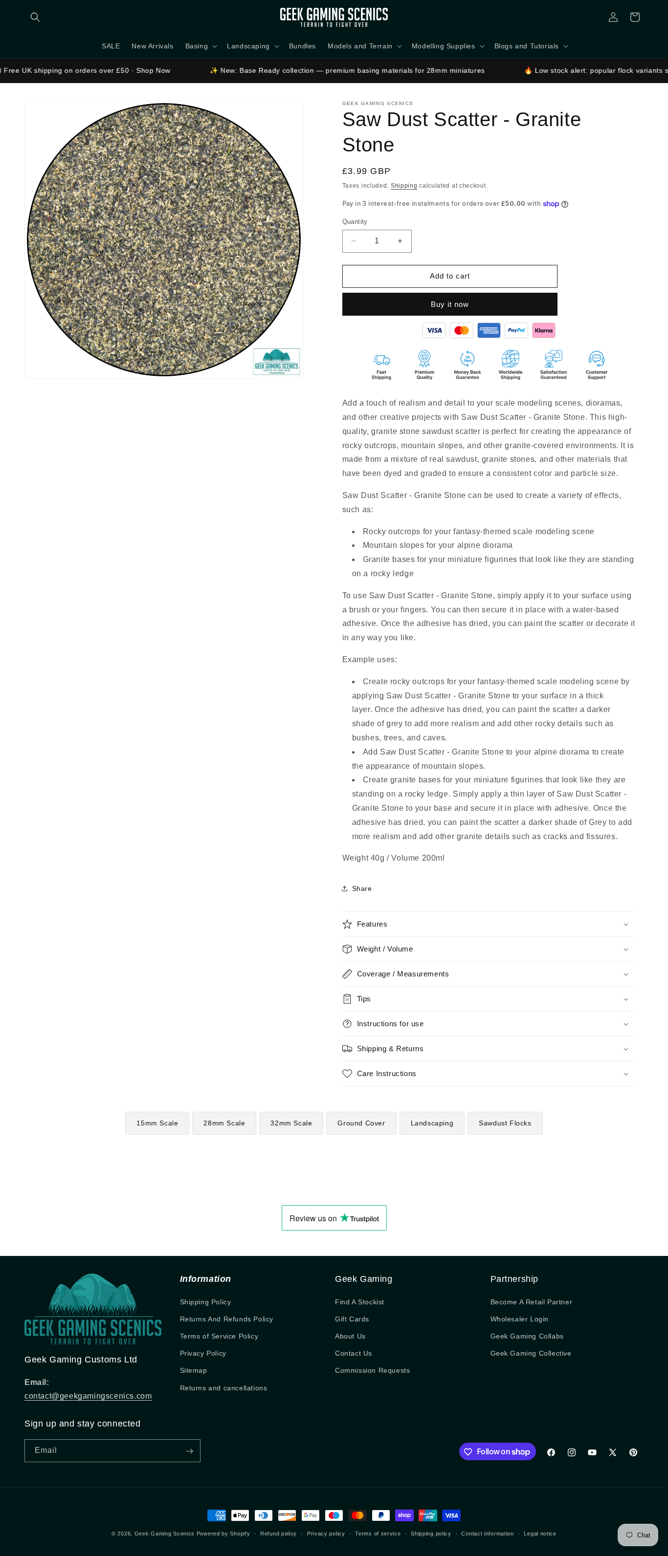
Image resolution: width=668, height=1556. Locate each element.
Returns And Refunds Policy (227, 1319)
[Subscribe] (189, 1451)
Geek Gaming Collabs (527, 1336)
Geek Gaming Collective (531, 1353)
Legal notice (540, 1533)
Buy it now (450, 304)
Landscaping (432, 1123)
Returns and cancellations (223, 1388)
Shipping (404, 185)
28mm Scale (224, 1123)
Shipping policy (431, 1533)
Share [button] (362, 888)
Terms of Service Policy (219, 1336)
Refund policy (278, 1533)
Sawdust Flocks (505, 1123)
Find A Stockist (359, 1302)
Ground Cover (361, 1123)
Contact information (487, 1533)
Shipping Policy (205, 1302)
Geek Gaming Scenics (164, 1533)
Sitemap (193, 1371)
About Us (350, 1336)
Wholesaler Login (519, 1319)
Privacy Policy (203, 1353)
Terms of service (378, 1533)
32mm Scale (291, 1123)
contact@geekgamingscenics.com (88, 1396)
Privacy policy (326, 1533)
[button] (35, 17)
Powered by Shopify (223, 1533)
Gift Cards (352, 1319)
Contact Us (353, 1353)
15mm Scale (157, 1123)
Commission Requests (372, 1371)
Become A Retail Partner (531, 1302)
